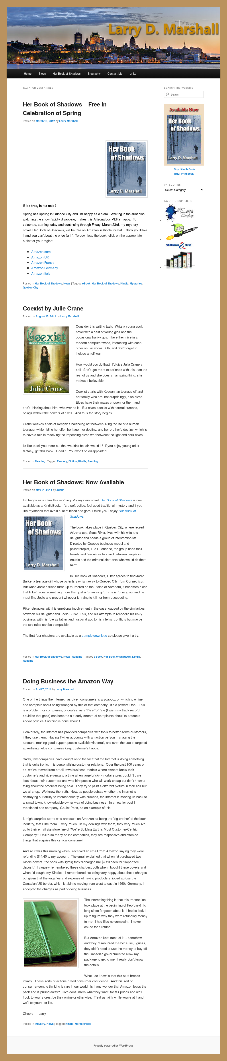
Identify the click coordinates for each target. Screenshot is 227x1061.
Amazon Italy (40, 273)
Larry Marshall (68, 121)
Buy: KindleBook (184, 169)
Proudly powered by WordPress (113, 1045)
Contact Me (115, 73)
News (66, 283)
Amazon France (42, 262)
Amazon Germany (44, 267)
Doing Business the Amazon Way (68, 681)
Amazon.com (41, 251)
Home (27, 73)
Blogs (42, 73)
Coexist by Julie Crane (53, 308)
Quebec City (30, 287)
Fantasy (62, 461)
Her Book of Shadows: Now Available (73, 482)
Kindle (124, 283)
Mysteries (136, 283)
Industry (40, 1024)
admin (60, 490)
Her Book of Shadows (67, 73)
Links (132, 73)
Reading (40, 461)
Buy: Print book (184, 174)
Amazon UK (40, 257)
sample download (95, 635)
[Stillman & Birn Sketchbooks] (179, 267)
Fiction (72, 461)
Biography (94, 73)
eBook (86, 283)
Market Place (83, 1024)
